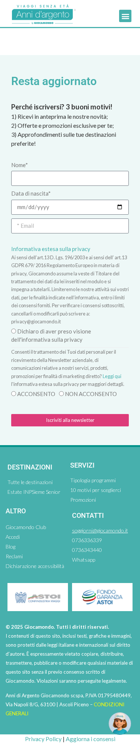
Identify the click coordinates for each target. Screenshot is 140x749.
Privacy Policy (43, 738)
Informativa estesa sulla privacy (50, 248)
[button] (125, 16)
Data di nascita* (31, 193)
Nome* (19, 164)
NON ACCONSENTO (91, 393)
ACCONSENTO (36, 393)
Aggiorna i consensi (90, 738)
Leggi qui (112, 376)
